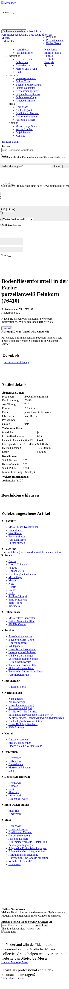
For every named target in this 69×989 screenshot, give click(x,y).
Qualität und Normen (27, 113)
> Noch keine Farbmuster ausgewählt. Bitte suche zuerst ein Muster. (26, 34)
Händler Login (10, 141)
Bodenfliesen (53, 43)
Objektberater (23, 132)
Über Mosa (22, 106)
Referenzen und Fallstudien (24, 61)
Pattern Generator (25, 87)
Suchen (57, 166)
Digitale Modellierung (28, 94)
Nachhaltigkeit (24, 110)
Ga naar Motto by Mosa (14, 962)
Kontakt (20, 135)
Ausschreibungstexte (27, 90)
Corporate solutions (26, 116)
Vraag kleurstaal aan (12, 978)
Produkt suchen (55, 40)
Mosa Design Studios (27, 126)
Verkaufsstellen (24, 129)
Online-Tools (23, 81)
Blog (18, 71)
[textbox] (17, 150)
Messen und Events (26, 68)
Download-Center (26, 78)
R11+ (11, 209)
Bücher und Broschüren (29, 84)
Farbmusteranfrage (26, 97)
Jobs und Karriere (25, 119)
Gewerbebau (23, 65)
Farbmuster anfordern (14, 31)
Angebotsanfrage (25, 100)
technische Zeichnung (17, 362)
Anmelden (41, 925)
